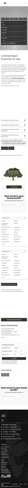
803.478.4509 (11, 436)
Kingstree (4, 232)
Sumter (3, 244)
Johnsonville (17, 229)
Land (14, 43)
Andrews (3, 221)
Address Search (4, 454)
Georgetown (17, 227)
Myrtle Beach (17, 239)
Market (14, 18)
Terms (20, 484)
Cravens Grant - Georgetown (5, 224)
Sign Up (3, 337)
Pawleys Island (17, 241)
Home (4, 43)
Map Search (3, 448)
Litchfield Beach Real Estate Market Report (14, 143)
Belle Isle (16, 221)
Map (5, 18)
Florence (16, 223)
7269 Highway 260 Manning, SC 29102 (12, 438)
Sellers (2, 461)
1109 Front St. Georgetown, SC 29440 (12, 429)
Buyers (2, 459)
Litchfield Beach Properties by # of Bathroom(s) (10, 135)
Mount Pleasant (17, 236)
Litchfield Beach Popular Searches (9, 120)
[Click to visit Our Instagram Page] (5, 376)
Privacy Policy (17, 486)
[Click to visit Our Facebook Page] (2, 376)
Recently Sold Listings (6, 472)
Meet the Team (4, 469)
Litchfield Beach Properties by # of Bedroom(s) (10, 130)
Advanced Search (5, 446)
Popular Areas (5, 218)
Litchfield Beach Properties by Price (10, 125)
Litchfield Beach (5, 234)
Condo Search (4, 450)
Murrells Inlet (4, 239)
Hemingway (4, 229)
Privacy (25, 484)
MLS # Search (4, 451)
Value (22, 18)
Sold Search (3, 453)
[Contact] (24, 478)
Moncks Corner (5, 236)
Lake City (16, 232)
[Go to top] (24, 481)
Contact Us (4, 148)
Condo (9, 43)
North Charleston (5, 241)
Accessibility (15, 484)
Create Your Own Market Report (9, 284)
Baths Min (4, 38)
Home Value (4, 464)
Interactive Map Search (18, 78)
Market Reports (6, 251)
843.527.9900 (13, 427)
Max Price (4, 27)
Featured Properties (5, 470)
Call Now (11, 148)
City (3, 22)
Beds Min (4, 33)
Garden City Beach (6, 227)
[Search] (24, 40)
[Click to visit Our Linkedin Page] (9, 374)
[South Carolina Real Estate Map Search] (14, 305)
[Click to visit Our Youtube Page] (8, 376)
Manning (16, 234)
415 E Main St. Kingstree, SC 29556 (11, 434)
